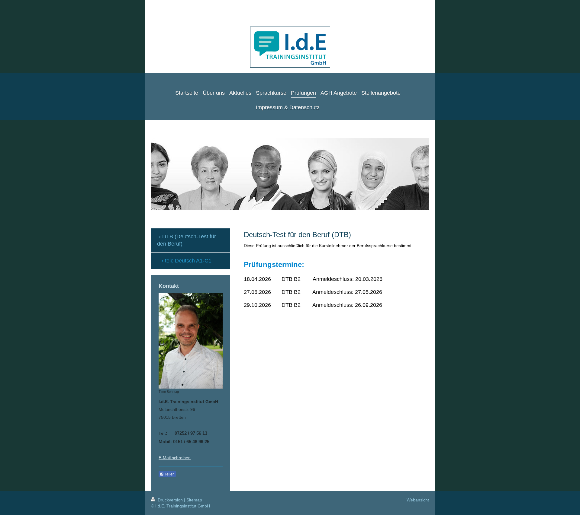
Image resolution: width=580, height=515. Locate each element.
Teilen (169, 474)
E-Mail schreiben (175, 457)
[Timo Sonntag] (191, 341)
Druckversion (170, 500)
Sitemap (194, 500)
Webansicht (418, 500)
